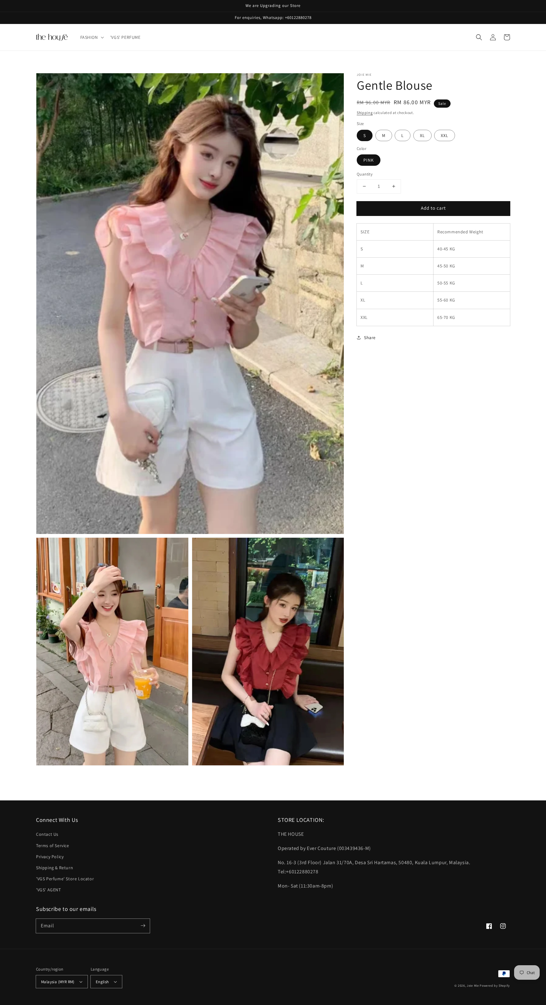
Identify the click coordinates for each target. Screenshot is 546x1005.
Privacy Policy (50, 856)
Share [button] (370, 337)
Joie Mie (473, 986)
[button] (91, 37)
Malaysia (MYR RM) (58, 981)
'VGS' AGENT (48, 890)
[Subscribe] (143, 926)
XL (422, 135)
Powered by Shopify (495, 986)
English (102, 981)
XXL (444, 135)
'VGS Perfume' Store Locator (65, 879)
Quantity (365, 174)
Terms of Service (52, 845)
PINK (368, 160)
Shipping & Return (54, 867)
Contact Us (47, 834)
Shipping (365, 112)
